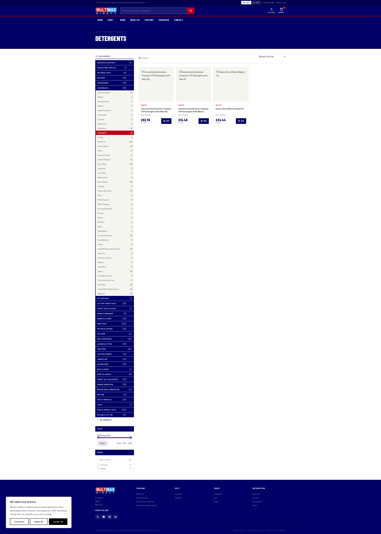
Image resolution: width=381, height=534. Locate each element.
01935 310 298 (268, 2)
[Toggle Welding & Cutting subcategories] (131, 414)
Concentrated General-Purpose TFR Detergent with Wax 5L (193, 110)
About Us (140, 494)
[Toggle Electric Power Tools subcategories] (131, 303)
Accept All (58, 521)
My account (257, 501)
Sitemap (282, 530)
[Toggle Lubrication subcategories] (131, 359)
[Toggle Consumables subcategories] (131, 87)
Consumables (108, 32)
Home (97, 32)
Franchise (164, 20)
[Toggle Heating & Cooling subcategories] (131, 328)
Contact (178, 494)
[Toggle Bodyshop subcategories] (131, 77)
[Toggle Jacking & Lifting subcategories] (131, 343)
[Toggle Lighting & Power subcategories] (131, 354)
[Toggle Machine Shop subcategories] (131, 364)
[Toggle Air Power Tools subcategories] (131, 72)
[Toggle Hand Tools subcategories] (131, 323)
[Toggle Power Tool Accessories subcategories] (131, 379)
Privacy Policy (142, 498)
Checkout (218, 494)
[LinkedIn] (115, 516)
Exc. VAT (246, 2)
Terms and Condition (145, 501)
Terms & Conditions (255, 530)
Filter (102, 443)
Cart (215, 498)
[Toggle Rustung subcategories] (131, 394)
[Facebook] (97, 516)
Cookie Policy (271, 530)
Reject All (39, 521)
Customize (19, 521)
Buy (168, 121)
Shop (216, 501)
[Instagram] (109, 516)
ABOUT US (135, 20)
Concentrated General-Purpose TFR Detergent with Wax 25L (156, 110)
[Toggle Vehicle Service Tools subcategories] (131, 409)
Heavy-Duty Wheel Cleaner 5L (230, 108)
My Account (281, 2)
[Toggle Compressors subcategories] (131, 82)
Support (149, 20)
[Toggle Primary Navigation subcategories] (131, 384)
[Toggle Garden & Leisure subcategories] (131, 318)
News (122, 20)
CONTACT (178, 20)
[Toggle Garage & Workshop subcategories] (131, 313)
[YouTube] (103, 516)
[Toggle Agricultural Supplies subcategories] (131, 67)
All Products (106, 420)
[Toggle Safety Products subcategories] (131, 399)
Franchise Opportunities (146, 505)
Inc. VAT (256, 2)
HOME (100, 20)
